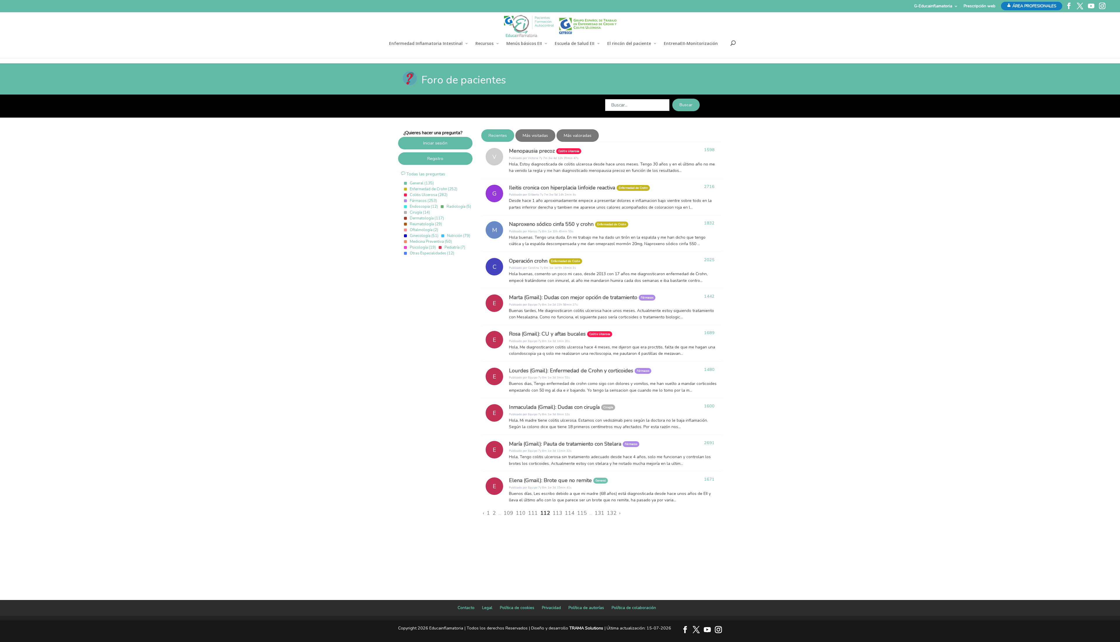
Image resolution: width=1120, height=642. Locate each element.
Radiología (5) (459, 206)
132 (612, 513)
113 (557, 513)
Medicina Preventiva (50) (431, 241)
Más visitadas (535, 135)
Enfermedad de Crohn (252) (433, 189)
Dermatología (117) (427, 218)
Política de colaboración (634, 607)
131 (599, 513)
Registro (435, 158)
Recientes (498, 135)
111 (533, 513)
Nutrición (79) (458, 235)
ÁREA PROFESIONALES (1034, 6)
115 (582, 513)
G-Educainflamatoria (933, 6)
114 (570, 513)
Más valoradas (578, 135)
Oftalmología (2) (424, 230)
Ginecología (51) (424, 235)
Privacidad (551, 607)
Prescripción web (979, 6)
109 (508, 513)
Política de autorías (586, 607)
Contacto (466, 607)
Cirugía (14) (420, 212)
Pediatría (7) (454, 247)
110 (521, 513)
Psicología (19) (423, 247)
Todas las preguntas (425, 174)
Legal (487, 607)
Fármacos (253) (423, 200)
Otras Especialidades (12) (432, 253)
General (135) (422, 183)
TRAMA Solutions (586, 628)
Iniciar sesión (435, 143)
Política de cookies (517, 607)
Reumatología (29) (426, 224)
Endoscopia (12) (424, 206)
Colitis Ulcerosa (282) (428, 195)
